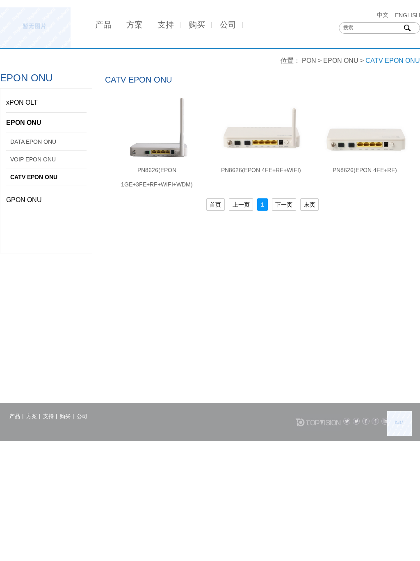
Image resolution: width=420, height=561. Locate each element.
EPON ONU (340, 60)
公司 (228, 24)
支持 (166, 24)
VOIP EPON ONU (33, 159)
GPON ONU (24, 199)
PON (309, 60)
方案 (134, 24)
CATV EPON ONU (33, 177)
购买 (197, 24)
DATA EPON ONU (33, 141)
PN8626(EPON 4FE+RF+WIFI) (261, 170)
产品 (103, 24)
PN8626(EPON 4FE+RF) (365, 170)
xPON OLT (22, 102)
